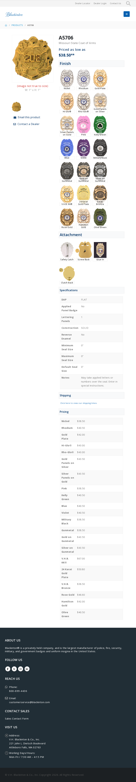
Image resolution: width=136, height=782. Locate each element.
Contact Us (115, 3)
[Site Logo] (14, 14)
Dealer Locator (82, 3)
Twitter (14, 668)
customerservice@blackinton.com (29, 702)
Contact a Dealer (28, 124)
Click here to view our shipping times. (78, 403)
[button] (128, 3)
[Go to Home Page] (6, 25)
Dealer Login (100, 3)
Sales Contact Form (17, 718)
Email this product (28, 117)
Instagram (20, 668)
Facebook (7, 668)
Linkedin (27, 668)
